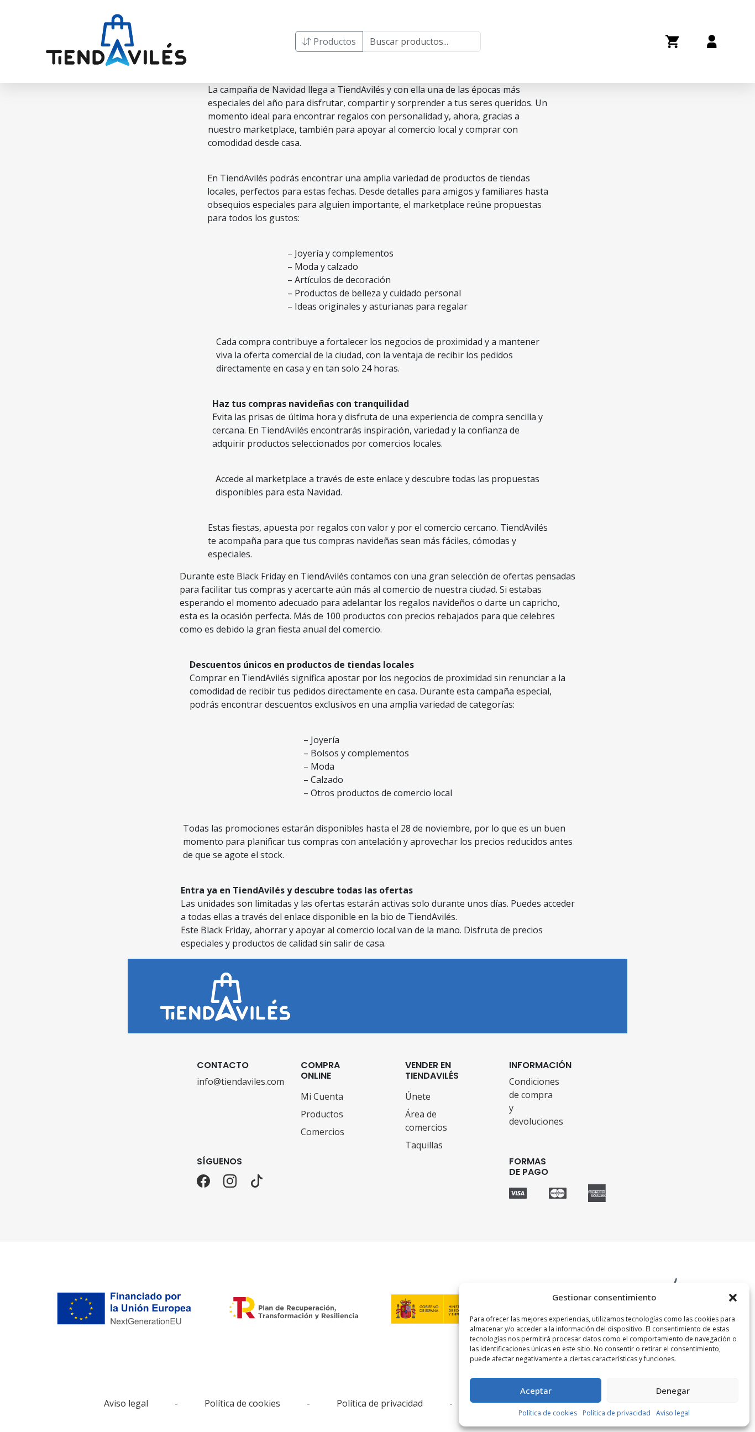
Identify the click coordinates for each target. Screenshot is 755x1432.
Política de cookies (547, 1413)
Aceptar (536, 1390)
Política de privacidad (617, 1413)
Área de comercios (426, 1120)
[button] (732, 1297)
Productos (333, 41)
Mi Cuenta (322, 1096)
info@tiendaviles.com (221, 1081)
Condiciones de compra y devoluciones (533, 1101)
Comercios (322, 1132)
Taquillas (424, 1145)
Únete (418, 1096)
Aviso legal (673, 1413)
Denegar (673, 1390)
